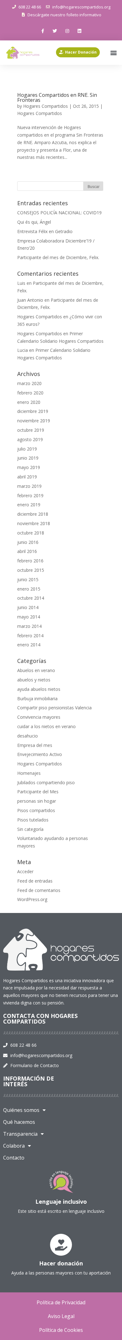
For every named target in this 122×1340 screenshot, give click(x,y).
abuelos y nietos (33, 680)
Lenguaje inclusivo (61, 1201)
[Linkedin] (79, 31)
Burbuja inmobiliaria (37, 698)
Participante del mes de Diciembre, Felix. (58, 257)
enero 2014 (28, 645)
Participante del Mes (37, 792)
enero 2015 (28, 589)
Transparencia (20, 1133)
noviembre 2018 (33, 523)
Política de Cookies (61, 1330)
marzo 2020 (29, 383)
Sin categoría (30, 829)
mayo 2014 (28, 617)
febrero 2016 (30, 561)
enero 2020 (28, 402)
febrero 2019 (30, 495)
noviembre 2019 (33, 421)
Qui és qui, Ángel (34, 222)
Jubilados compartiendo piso (46, 782)
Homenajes (29, 773)
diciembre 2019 (32, 411)
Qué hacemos (19, 1121)
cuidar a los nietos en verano (46, 726)
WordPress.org (32, 899)
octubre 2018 (30, 533)
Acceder (25, 871)
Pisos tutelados (32, 820)
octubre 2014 (30, 598)
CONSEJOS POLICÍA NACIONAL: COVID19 (59, 213)
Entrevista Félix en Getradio (45, 231)
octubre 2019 (30, 430)
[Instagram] (67, 31)
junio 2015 (27, 579)
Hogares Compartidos (45, 106)
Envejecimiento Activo (39, 754)
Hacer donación (61, 1263)
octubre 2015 (30, 570)
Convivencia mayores (38, 717)
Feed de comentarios (38, 890)
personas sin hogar (36, 801)
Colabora (14, 1145)
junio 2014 (27, 607)
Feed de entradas (35, 881)
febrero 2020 (30, 393)
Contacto (13, 1157)
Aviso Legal (61, 1316)
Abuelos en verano (36, 670)
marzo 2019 (29, 486)
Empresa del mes (34, 745)
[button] (114, 52)
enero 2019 (28, 505)
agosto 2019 (30, 439)
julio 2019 (27, 449)
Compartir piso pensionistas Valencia (54, 708)
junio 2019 (27, 458)
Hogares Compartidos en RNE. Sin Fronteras (57, 97)
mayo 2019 (28, 467)
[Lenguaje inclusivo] (61, 1182)
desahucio (27, 736)
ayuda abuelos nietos (38, 689)
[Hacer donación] (61, 1245)
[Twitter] (55, 31)
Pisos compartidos (36, 810)
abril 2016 (27, 551)
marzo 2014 (29, 626)
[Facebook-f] (43, 31)
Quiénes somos (21, 1110)
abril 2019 (27, 477)
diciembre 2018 (32, 514)
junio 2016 (27, 542)
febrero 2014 (30, 636)
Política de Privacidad (61, 1302)
